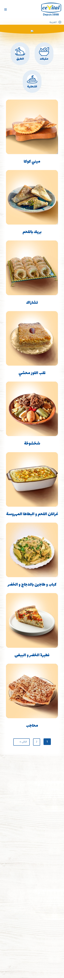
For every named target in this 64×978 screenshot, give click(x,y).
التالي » (23, 742)
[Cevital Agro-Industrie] (51, 9)
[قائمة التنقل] (6, 9)
